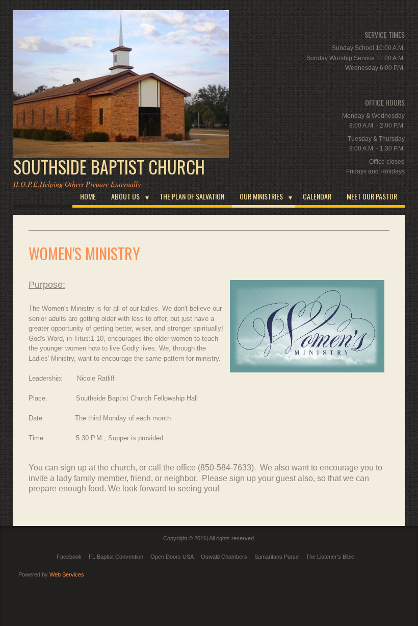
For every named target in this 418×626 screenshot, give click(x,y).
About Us (125, 196)
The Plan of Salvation (192, 196)
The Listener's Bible (330, 557)
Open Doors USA (172, 557)
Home (88, 196)
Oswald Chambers (224, 557)
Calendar (317, 196)
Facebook (69, 557)
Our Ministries (261, 196)
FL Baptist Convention (116, 557)
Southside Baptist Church (109, 167)
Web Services (66, 574)
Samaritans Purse (276, 557)
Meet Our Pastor (372, 196)
